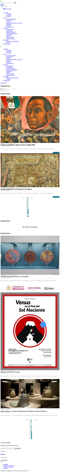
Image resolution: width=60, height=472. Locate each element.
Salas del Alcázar (10, 38)
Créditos (5, 468)
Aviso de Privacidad (8, 467)
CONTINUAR (17, 448)
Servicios (8, 25)
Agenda (8, 21)
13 (28, 213)
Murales (8, 36)
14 (28, 215)
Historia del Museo (10, 32)
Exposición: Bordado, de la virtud (14, 23)
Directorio (6, 464)
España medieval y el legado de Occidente (16, 189)
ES (3, 6)
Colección (6, 12)
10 (28, 209)
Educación (6, 40)
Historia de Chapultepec (12, 33)
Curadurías (8, 13)
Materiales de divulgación (12, 41)
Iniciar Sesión (8, 8)
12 (28, 212)
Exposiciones (9, 20)
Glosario (8, 42)
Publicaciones (7, 44)
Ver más (56, 152)
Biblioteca (8, 24)
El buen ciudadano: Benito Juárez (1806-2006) (18, 145)
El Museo (6, 28)
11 (28, 211)
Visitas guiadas (9, 26)
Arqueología (9, 34)
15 (28, 216)
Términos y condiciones (9, 465)
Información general (11, 19)
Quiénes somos (9, 29)
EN (6, 6)
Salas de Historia (10, 37)
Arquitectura (9, 30)
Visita (5, 17)
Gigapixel (8, 16)
